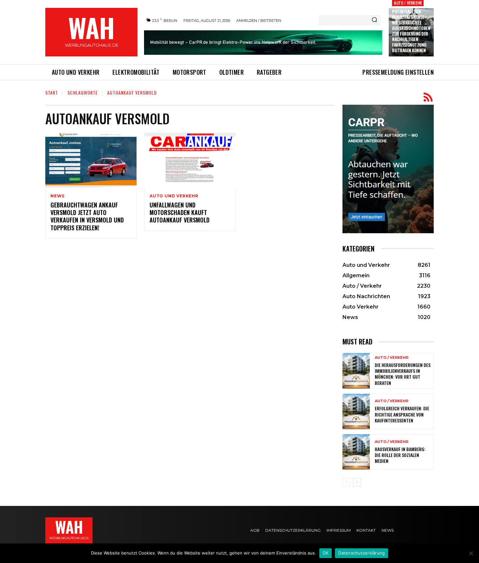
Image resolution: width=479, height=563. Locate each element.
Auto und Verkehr (174, 196)
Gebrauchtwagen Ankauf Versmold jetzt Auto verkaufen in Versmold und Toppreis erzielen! (87, 216)
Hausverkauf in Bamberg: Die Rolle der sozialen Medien (400, 455)
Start (51, 92)
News (58, 196)
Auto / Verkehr (408, 3)
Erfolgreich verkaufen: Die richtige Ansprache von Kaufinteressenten (402, 414)
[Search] (374, 20)
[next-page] (357, 482)
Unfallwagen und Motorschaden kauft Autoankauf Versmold (180, 212)
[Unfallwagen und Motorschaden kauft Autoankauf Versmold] (190, 160)
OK (326, 552)
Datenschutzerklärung (361, 552)
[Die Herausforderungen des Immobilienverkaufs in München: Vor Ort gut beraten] (356, 370)
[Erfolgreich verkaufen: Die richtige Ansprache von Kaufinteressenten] (356, 411)
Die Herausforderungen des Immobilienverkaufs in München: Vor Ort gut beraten (402, 373)
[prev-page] (346, 482)
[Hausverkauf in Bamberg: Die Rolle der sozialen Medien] (356, 452)
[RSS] (428, 97)
